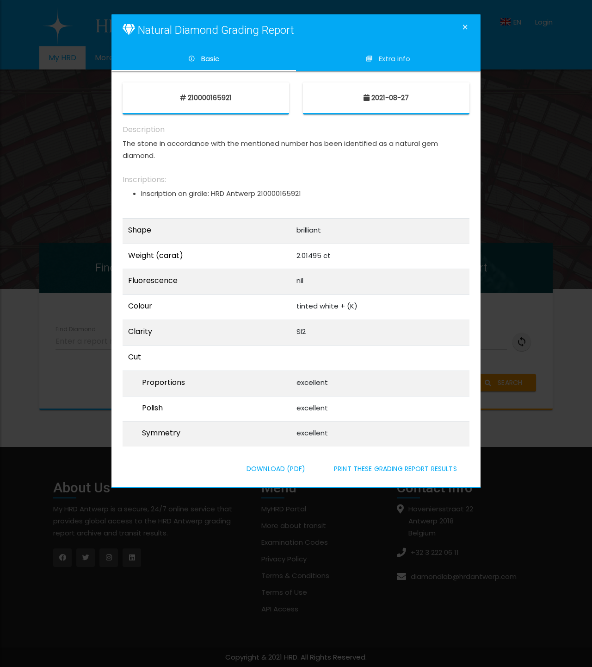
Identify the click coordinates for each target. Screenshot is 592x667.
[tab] (203, 59)
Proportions (163, 383)
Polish (152, 408)
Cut (134, 357)
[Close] (465, 27)
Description (144, 130)
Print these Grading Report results (395, 468)
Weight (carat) (155, 256)
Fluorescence (153, 281)
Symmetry (161, 433)
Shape (139, 230)
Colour (140, 306)
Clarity (140, 332)
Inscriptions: (144, 180)
